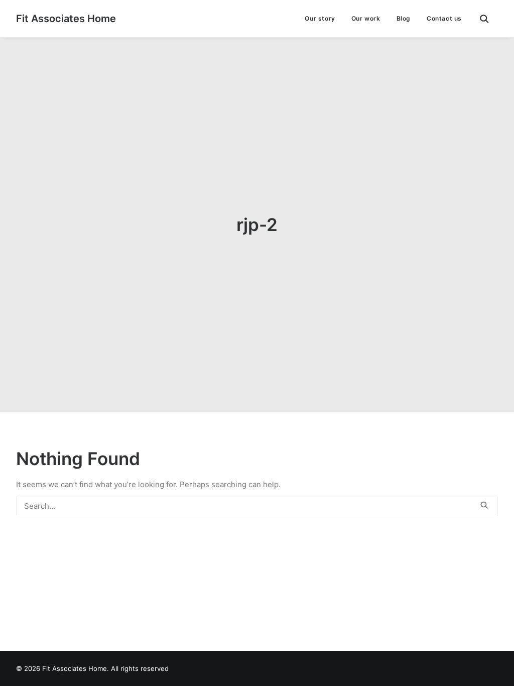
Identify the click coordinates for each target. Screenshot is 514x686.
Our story (320, 18)
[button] (489, 18)
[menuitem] (320, 18)
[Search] (257, 506)
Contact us (444, 18)
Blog (404, 18)
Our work (365, 18)
